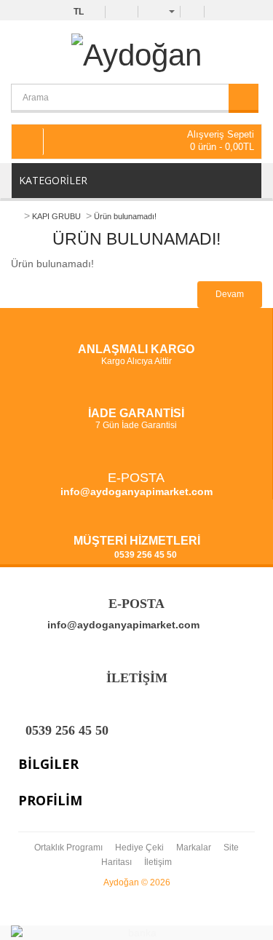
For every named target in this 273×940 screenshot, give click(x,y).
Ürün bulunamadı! (125, 216)
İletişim (158, 862)
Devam (229, 294)
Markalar (193, 847)
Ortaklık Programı (68, 847)
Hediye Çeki (139, 847)
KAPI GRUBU (56, 216)
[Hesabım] (163, 11)
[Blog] (192, 11)
